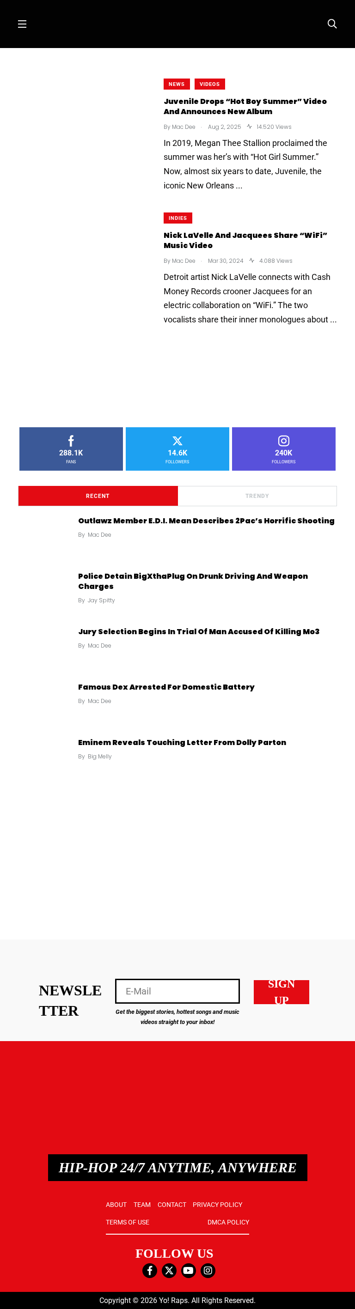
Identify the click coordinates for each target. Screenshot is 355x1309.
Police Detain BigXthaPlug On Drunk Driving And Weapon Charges (193, 580)
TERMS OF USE (127, 1222)
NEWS (177, 84)
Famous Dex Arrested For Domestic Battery (166, 686)
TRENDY (257, 496)
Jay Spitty (101, 600)
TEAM (142, 1204)
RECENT (98, 496)
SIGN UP (281, 992)
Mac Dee (99, 535)
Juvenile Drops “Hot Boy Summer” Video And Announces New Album (245, 106)
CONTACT (172, 1204)
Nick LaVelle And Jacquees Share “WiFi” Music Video (245, 240)
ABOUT (116, 1204)
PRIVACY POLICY (217, 1204)
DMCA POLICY (228, 1222)
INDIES (178, 218)
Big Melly (100, 756)
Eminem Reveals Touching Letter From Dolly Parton (182, 742)
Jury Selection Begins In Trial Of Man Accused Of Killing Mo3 (199, 631)
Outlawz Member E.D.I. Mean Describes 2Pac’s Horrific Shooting (206, 520)
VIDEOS (210, 84)
